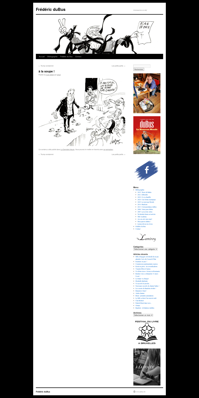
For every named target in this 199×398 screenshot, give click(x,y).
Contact (78, 56)
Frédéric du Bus (66, 56)
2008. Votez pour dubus (145, 209)
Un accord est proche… (143, 283)
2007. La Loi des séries (145, 212)
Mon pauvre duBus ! (144, 221)
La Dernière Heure (67, 149)
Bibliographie (52, 56)
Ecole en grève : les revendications (146, 266)
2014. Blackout (142, 204)
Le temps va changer (142, 278)
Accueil (42, 56)
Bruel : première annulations (145, 296)
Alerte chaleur (140, 293)
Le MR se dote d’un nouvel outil (146, 298)
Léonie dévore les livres (145, 224)
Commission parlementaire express (147, 264)
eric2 (59, 74)
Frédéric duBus (51, 9)
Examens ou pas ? (141, 261)
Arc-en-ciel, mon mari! (145, 219)
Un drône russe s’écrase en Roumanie (148, 271)
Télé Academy (142, 216)
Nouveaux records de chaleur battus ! (147, 286)
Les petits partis (118, 66)
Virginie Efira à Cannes (143, 269)
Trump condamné (46, 66)
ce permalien (108, 149)
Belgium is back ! (141, 291)
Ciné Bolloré (140, 300)
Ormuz (138, 305)
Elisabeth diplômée (142, 281)
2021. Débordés (143, 195)
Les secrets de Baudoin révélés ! (146, 288)
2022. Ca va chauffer (144, 197)
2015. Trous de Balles (144, 192)
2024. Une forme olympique (147, 199)
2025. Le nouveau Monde (146, 202)
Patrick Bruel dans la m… (144, 303)
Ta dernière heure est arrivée (146, 214)
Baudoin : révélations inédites (145, 308)
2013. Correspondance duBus (147, 207)
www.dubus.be (140, 392)
